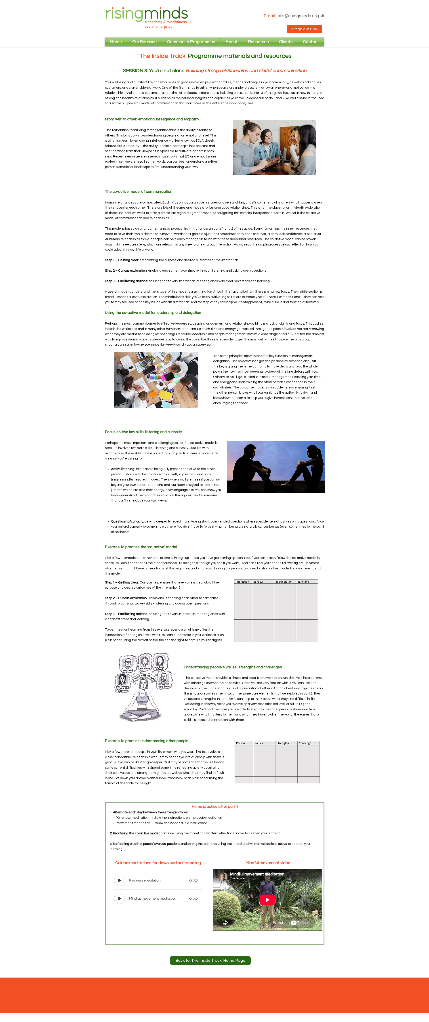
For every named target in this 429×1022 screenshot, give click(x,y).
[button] (304, 29)
